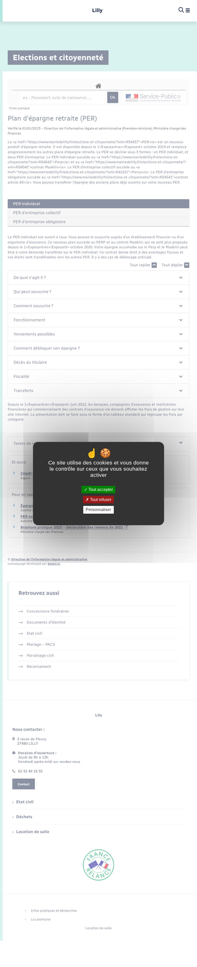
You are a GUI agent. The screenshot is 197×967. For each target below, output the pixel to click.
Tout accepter (100, 489)
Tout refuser (100, 499)
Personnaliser (98, 510)
